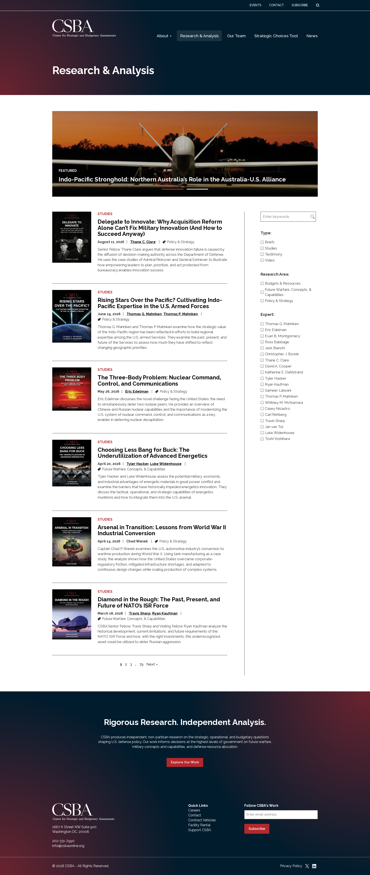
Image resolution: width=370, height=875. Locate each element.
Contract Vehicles (202, 820)
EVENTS (255, 5)
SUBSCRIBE (300, 5)
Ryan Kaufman (165, 613)
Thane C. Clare (143, 242)
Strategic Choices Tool (276, 35)
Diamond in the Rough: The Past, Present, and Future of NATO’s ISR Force (159, 602)
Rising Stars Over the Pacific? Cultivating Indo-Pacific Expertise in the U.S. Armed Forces (160, 303)
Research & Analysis (199, 35)
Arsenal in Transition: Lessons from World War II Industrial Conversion (162, 530)
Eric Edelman (136, 391)
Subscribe (257, 829)
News (312, 35)
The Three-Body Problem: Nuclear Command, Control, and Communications (159, 380)
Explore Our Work (185, 762)
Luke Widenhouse (166, 464)
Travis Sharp (140, 613)
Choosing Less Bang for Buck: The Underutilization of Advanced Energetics (152, 453)
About (163, 35)
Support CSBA (199, 830)
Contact (194, 815)
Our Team (236, 35)
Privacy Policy (291, 866)
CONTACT (276, 5)
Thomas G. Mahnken (144, 314)
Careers (194, 810)
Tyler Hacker (137, 464)
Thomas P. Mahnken (180, 314)
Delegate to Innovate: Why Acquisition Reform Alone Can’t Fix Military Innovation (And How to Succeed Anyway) (160, 227)
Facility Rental (199, 825)
